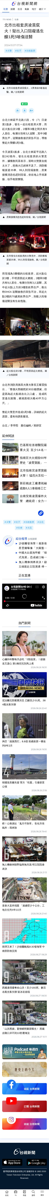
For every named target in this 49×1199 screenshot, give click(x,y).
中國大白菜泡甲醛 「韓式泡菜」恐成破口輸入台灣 (33, 555)
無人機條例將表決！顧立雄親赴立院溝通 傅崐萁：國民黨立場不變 (33, 564)
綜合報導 (21, 538)
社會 (17, 19)
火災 (29, 527)
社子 (19, 50)
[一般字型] (24, 110)
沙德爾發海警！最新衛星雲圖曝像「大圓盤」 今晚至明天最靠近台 (33, 546)
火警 (9, 50)
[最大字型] (31, 110)
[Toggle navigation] (42, 1192)
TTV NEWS (7, 19)
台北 (41, 522)
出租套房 (30, 50)
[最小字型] (17, 110)
